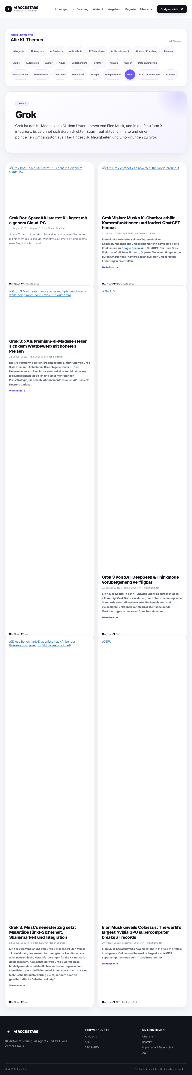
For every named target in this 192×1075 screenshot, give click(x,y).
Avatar (48, 62)
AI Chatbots (75, 51)
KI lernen (170, 74)
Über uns (146, 9)
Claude (114, 62)
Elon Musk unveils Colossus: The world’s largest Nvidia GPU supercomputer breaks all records (141, 932)
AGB (145, 1052)
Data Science (20, 74)
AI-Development (120, 51)
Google (95, 74)
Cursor (128, 62)
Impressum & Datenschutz (158, 1047)
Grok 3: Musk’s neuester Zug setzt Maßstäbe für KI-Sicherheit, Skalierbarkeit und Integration (42, 932)
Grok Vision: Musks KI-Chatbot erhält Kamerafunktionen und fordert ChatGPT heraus (141, 222)
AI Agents (18, 51)
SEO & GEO (92, 1047)
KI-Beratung (80, 9)
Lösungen (61, 9)
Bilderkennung (80, 62)
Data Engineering (147, 62)
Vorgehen (114, 9)
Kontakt (147, 1041)
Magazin (130, 9)
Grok (130, 74)
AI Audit (98, 9)
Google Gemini (113, 74)
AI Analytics (37, 51)
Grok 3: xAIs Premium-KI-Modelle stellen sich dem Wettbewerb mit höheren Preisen (48, 346)
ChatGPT (99, 62)
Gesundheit (78, 74)
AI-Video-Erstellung (146, 51)
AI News (15, 283)
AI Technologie (97, 51)
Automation (32, 62)
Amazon (168, 51)
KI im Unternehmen (149, 74)
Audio (16, 62)
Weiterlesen (108, 267)
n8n (87, 1041)
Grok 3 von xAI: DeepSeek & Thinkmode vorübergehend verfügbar (140, 579)
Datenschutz (41, 74)
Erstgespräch (172, 9)
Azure (62, 62)
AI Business (56, 51)
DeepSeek (60, 74)
